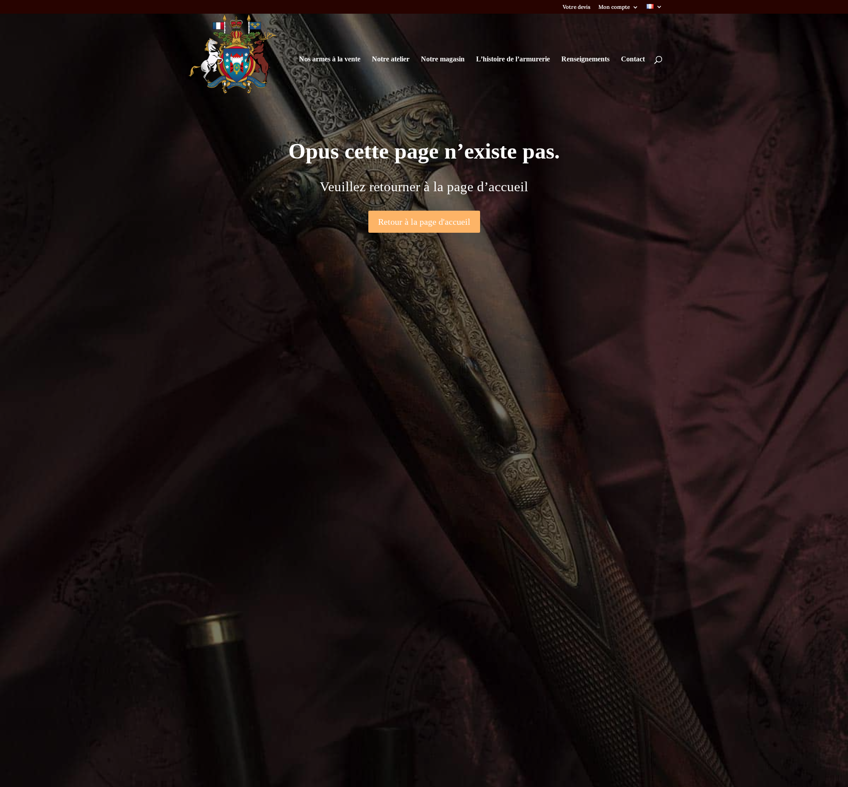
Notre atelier (390, 59)
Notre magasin (443, 59)
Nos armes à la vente (329, 59)
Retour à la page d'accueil (424, 222)
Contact (633, 59)
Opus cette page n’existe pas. (424, 151)
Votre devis (577, 7)
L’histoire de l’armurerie (513, 59)
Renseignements (585, 59)
